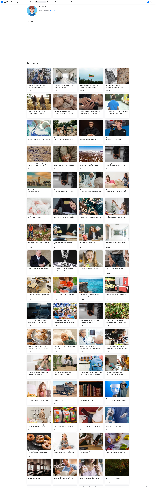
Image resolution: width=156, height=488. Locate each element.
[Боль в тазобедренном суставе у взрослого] (117, 262)
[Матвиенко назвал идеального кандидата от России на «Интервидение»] (117, 132)
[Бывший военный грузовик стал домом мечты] (65, 393)
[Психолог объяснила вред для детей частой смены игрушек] (117, 445)
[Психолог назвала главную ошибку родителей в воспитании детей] (65, 445)
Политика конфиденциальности (118, 486)
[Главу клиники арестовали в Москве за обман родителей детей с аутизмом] (65, 236)
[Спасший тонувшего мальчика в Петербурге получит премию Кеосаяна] (65, 262)
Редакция (91, 486)
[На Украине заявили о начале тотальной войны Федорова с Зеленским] (91, 132)
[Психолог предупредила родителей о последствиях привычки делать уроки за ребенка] (117, 367)
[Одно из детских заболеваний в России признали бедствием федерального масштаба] (91, 262)
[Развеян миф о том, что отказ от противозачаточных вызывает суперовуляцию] (91, 471)
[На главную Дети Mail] (6, 2)
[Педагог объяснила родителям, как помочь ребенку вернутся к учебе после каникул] (117, 210)
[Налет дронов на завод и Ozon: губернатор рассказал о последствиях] (117, 289)
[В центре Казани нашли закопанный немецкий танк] (117, 80)
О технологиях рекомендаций (102, 486)
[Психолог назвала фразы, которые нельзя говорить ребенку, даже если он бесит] (117, 184)
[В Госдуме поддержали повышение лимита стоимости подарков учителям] (91, 236)
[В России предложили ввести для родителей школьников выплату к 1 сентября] (91, 367)
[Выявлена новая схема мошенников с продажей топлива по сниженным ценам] (91, 210)
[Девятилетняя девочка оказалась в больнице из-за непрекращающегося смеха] (65, 80)
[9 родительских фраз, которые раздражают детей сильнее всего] (91, 106)
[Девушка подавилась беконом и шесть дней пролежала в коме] (117, 236)
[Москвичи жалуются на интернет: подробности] (91, 445)
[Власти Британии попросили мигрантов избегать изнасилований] (39, 184)
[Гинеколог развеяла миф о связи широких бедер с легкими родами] (39, 419)
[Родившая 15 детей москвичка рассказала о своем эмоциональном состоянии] (39, 210)
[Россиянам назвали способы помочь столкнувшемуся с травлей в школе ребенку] (65, 367)
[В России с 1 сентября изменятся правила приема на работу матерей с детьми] (39, 367)
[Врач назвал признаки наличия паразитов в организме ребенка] (91, 184)
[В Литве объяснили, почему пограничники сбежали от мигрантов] (91, 80)
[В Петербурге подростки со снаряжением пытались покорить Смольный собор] (117, 158)
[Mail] (2, 2)
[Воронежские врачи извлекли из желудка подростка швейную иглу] (39, 132)
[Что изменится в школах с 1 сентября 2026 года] (39, 471)
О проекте (85, 486)
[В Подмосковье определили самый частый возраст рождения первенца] (91, 419)
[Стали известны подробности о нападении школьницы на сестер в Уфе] (65, 184)
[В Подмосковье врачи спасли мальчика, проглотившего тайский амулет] (117, 419)
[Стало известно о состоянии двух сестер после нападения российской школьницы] (117, 106)
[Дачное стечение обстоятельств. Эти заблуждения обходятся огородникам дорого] (39, 236)
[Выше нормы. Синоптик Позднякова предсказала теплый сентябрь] (65, 315)
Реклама (14, 486)
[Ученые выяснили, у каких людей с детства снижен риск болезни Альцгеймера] (39, 393)
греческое (52, 10)
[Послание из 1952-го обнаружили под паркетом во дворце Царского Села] (39, 158)
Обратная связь (149, 486)
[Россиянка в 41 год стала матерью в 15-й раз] (65, 341)
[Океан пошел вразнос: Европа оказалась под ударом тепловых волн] (91, 289)
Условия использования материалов (135, 486)
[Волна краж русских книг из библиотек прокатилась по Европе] (91, 393)
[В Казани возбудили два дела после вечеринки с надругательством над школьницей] (91, 315)
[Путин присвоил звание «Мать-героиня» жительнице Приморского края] (39, 262)
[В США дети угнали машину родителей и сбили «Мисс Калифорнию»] (39, 315)
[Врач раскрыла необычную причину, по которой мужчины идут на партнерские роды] (65, 471)
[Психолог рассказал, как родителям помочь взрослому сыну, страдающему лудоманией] (65, 419)
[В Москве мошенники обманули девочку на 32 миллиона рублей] (65, 210)
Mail (3, 486)
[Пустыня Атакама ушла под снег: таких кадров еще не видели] (91, 158)
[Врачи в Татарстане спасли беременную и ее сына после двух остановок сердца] (91, 341)
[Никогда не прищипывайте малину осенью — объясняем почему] (117, 315)
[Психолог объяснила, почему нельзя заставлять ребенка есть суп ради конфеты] (117, 341)
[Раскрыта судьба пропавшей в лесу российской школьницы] (39, 80)
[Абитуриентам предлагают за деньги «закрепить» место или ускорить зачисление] (117, 393)
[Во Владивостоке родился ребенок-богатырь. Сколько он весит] (65, 106)
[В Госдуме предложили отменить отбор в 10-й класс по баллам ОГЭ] (39, 289)
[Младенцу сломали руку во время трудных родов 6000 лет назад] (65, 132)
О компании (7, 486)
